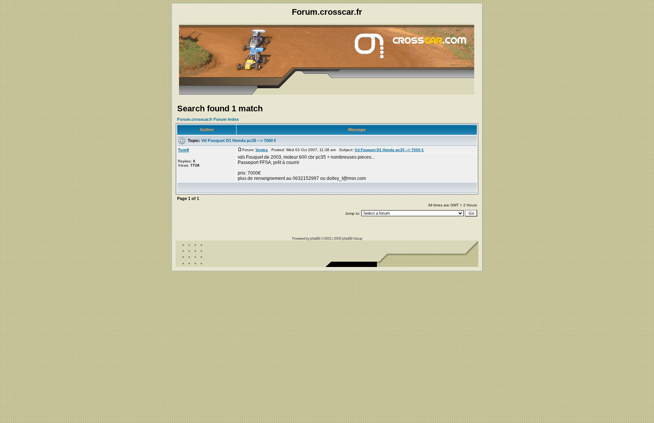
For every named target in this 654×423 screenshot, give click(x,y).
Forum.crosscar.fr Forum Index (208, 119)
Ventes (261, 150)
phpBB (315, 238)
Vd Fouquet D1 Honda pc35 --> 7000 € (238, 140)
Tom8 (183, 150)
